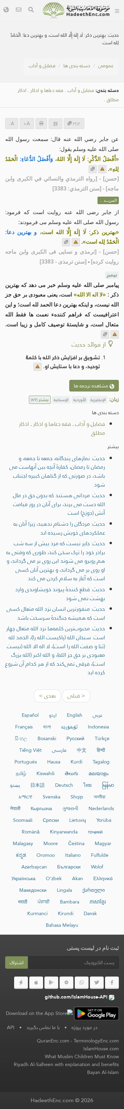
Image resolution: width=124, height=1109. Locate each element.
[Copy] (93, 169)
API (10, 1027)
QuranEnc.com (53, 1040)
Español (30, 715)
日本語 (37, 785)
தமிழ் (21, 773)
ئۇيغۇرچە (69, 726)
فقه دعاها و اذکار (46, 90)
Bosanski (47, 738)
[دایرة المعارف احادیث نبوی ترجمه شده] (76, 10)
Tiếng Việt (30, 750)
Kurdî (76, 761)
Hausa (53, 761)
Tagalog (101, 761)
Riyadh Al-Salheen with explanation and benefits (66, 1064)
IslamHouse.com (101, 1048)
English (74, 715)
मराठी (22, 901)
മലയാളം (98, 773)
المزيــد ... (108, 200)
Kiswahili (45, 773)
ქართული (93, 890)
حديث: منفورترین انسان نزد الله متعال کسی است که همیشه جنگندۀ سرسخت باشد (56, 613)
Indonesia (98, 726)
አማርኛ (25, 796)
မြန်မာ (108, 785)
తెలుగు (71, 773)
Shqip (77, 796)
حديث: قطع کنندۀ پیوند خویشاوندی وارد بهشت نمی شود (60, 593)
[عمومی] (117, 10)
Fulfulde (99, 855)
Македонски (32, 890)
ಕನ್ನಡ (21, 855)
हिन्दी (101, 750)
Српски (51, 820)
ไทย (87, 785)
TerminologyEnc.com (96, 1040)
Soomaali (22, 820)
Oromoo (46, 855)
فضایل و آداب (42, 65)
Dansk (90, 913)
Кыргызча (41, 808)
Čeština (76, 843)
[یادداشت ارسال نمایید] (102, 169)
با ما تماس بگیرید (43, 1027)
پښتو (15, 785)
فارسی (59, 750)
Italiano (73, 855)
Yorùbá (103, 820)
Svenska (51, 796)
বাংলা (47, 726)
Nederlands (101, 808)
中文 (81, 750)
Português (25, 761)
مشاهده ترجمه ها (92, 385)
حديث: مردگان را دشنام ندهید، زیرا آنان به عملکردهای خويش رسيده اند (59, 528)
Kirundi (65, 913)
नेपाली (15, 808)
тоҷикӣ (95, 831)
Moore (50, 843)
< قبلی (76, 696)
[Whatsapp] (82, 983)
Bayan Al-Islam (103, 1072)
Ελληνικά (103, 878)
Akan (77, 878)
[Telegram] (66, 983)
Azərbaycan (34, 866)
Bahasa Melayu (62, 925)
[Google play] (51, 983)
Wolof (97, 866)
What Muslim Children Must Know (82, 1056)
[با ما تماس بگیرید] (18, 10)
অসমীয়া (99, 796)
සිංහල (21, 738)
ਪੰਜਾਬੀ (44, 901)
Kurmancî (37, 913)
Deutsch (64, 785)
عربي (98, 715)
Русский (75, 738)
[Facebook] (112, 983)
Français (24, 726)
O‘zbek (54, 878)
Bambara (69, 901)
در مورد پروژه (84, 1027)
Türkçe (102, 738)
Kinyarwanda (64, 831)
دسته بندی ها (76, 65)
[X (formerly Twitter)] (97, 983)
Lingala (64, 890)
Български (69, 866)
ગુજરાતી (70, 808)
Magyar (103, 843)
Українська (23, 878)
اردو (52, 715)
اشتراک (16, 962)
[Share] (55, 123)
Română (31, 831)
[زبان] (6, 10)
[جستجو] (31, 10)
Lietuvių (77, 820)
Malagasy (23, 843)
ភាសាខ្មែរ (98, 901)
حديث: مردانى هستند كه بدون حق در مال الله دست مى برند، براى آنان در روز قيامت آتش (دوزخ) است (59, 504)
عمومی (106, 65)
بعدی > (47, 696)
